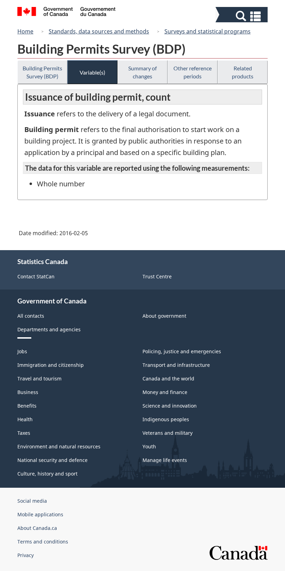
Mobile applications (40, 514)
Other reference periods (192, 72)
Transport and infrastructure (176, 365)
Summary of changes (142, 72)
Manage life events (164, 460)
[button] (242, 16)
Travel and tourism (39, 378)
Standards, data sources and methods (99, 31)
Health (25, 419)
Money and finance (164, 392)
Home (25, 31)
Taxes (23, 433)
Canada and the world (168, 378)
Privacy (25, 555)
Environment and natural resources (58, 446)
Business (27, 392)
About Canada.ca (37, 528)
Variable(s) (92, 72)
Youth (149, 446)
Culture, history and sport (47, 473)
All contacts (30, 315)
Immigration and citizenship (50, 365)
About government (164, 315)
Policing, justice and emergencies (181, 351)
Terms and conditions (42, 541)
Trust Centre (157, 276)
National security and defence (52, 460)
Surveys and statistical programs (207, 31)
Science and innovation (169, 405)
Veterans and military (167, 433)
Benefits (26, 405)
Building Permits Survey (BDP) (42, 72)
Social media (32, 500)
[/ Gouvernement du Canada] (66, 12)
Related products (242, 72)
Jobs (22, 351)
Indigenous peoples (165, 419)
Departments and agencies (49, 329)
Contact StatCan (36, 276)
